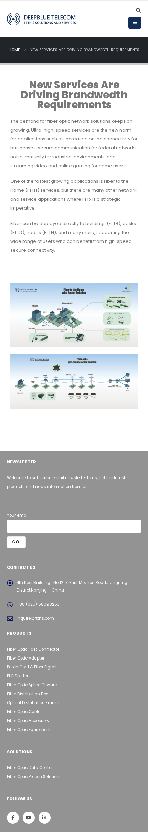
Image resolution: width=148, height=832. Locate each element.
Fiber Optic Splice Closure (32, 685)
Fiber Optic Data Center (30, 768)
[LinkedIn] (45, 818)
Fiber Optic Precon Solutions (34, 776)
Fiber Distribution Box (27, 694)
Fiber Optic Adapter (25, 658)
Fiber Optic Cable (23, 712)
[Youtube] (29, 818)
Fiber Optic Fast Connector (33, 649)
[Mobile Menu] (134, 23)
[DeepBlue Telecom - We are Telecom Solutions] (41, 19)
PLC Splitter (17, 676)
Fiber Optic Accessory (28, 720)
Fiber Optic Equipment (29, 729)
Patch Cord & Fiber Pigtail (31, 667)
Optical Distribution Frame (33, 703)
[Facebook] (13, 818)
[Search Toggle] (138, 10)
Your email (18, 515)
